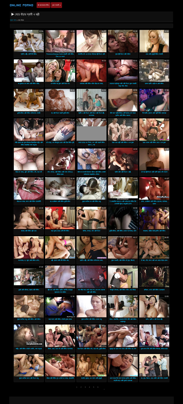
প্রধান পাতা (13, 20)
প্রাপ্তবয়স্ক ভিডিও (44, 5)
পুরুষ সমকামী (56, 5)
